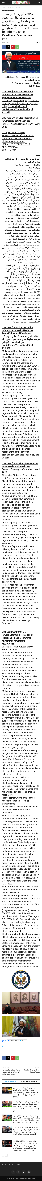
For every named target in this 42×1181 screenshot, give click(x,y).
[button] (3, 2)
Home (3, 7)
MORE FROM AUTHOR (29, 1081)
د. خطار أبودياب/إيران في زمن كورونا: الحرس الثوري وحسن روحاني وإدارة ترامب (11, 1072)
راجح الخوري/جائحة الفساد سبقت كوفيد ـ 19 (32, 1071)
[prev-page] (3, 1155)
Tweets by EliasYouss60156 (11, 1165)
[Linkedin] (24, 1172)
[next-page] (6, 1155)
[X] (8, 47)
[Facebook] (4, 47)
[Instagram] (18, 1172)
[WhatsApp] (17, 47)
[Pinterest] (13, 47)
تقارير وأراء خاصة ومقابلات (13, 7)
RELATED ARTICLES (12, 1081)
